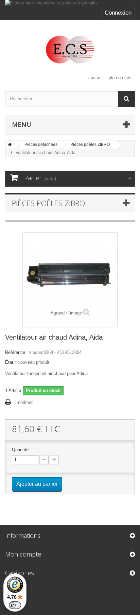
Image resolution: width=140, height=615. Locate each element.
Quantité (20, 449)
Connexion (118, 13)
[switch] (15, 605)
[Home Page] (9, 144)
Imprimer (24, 402)
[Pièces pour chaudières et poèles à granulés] (70, 3)
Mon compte (23, 554)
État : (10, 362)
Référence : (16, 352)
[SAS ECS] (70, 49)
